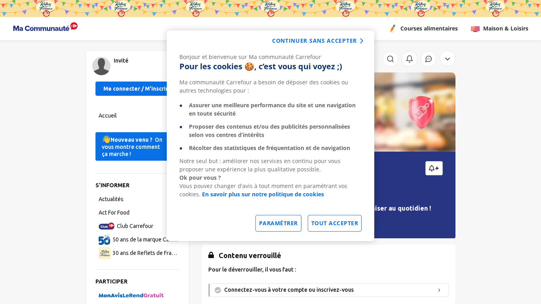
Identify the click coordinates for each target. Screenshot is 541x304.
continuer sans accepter (314, 40)
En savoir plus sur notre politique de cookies (263, 194)
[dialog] (270, 135)
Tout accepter (334, 223)
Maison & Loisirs (505, 28)
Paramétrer (278, 223)
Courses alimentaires (429, 28)
